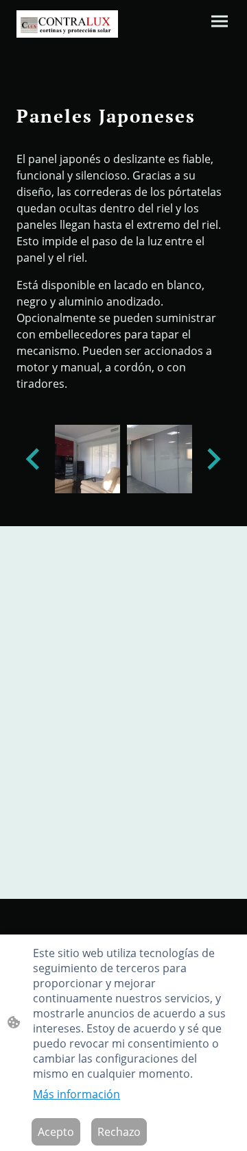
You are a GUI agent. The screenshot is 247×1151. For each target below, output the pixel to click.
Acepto (56, 1131)
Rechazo (119, 1131)
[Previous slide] (34, 458)
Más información (76, 1094)
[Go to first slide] (212, 458)
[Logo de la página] (67, 24)
